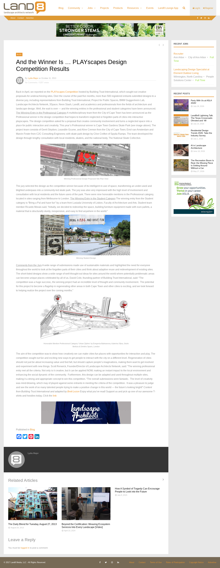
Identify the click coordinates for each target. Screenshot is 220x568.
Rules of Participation (175, 562)
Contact (21, 18)
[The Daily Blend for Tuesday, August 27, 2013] (32, 503)
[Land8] (25, 14)
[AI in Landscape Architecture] (181, 155)
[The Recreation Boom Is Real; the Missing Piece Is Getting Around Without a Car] (181, 170)
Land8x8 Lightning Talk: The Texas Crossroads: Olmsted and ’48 (202, 118)
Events (150, 8)
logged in (25, 548)
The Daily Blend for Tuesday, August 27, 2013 (32, 524)
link (55, 395)
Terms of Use (156, 562)
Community (74, 8)
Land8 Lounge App (168, 8)
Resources (133, 8)
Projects (104, 8)
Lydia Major (33, 78)
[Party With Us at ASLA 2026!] (181, 110)
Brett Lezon (73, 391)
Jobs (90, 8)
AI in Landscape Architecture (198, 146)
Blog (61, 8)
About (12, 18)
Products (118, 8)
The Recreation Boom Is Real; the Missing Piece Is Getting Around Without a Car (202, 164)
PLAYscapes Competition (64, 92)
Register (209, 8)
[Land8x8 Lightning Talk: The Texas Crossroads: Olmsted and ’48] (181, 125)
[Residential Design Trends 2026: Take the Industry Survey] (181, 140)
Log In (197, 8)
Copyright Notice (196, 562)
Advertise (30, 18)
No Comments (31, 82)
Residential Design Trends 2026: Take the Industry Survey (201, 133)
